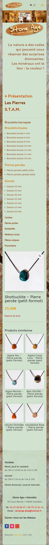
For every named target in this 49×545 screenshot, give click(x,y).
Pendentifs (10, 229)
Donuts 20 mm (14, 186)
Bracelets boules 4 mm (18, 133)
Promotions (10, 246)
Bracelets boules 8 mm (18, 142)
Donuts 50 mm (14, 211)
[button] (40, 256)
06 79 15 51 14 (36, 507)
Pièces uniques (12, 240)
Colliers (8, 217)
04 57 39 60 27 (18, 507)
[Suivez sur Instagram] (12, 526)
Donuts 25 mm (14, 190)
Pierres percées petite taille (20, 170)
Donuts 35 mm (14, 199)
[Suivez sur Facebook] (7, 526)
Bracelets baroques (18, 122)
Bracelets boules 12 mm (19, 150)
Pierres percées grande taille (21, 174)
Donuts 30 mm (14, 195)
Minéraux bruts (12, 234)
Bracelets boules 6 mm (18, 137)
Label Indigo (17, 535)
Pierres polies (11, 223)
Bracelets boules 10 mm (19, 146)
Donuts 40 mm (14, 203)
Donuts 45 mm (14, 207)
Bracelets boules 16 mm (19, 158)
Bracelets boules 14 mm (19, 154)
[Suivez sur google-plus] (17, 526)
